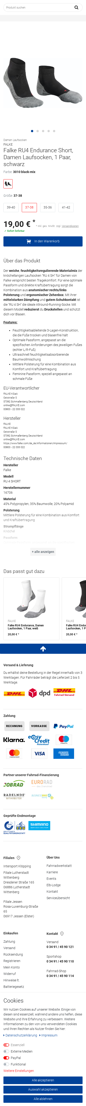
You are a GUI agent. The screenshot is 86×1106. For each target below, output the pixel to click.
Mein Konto (11, 967)
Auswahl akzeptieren (43, 1089)
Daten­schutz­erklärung (22, 1035)
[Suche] (77, 7)
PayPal (16, 1058)
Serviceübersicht (58, 898)
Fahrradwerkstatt (59, 866)
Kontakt (52, 891)
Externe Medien (22, 1051)
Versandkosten (70, 226)
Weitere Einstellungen (18, 1071)
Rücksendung (13, 954)
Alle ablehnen (43, 1099)
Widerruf (9, 974)
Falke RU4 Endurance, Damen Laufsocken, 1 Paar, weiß (26, 627)
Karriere (52, 872)
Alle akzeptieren (43, 1080)
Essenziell (18, 1045)
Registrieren (11, 961)
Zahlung (9, 941)
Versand (9, 948)
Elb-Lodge (54, 885)
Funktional (18, 1064)
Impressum (49, 1035)
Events (51, 878)
